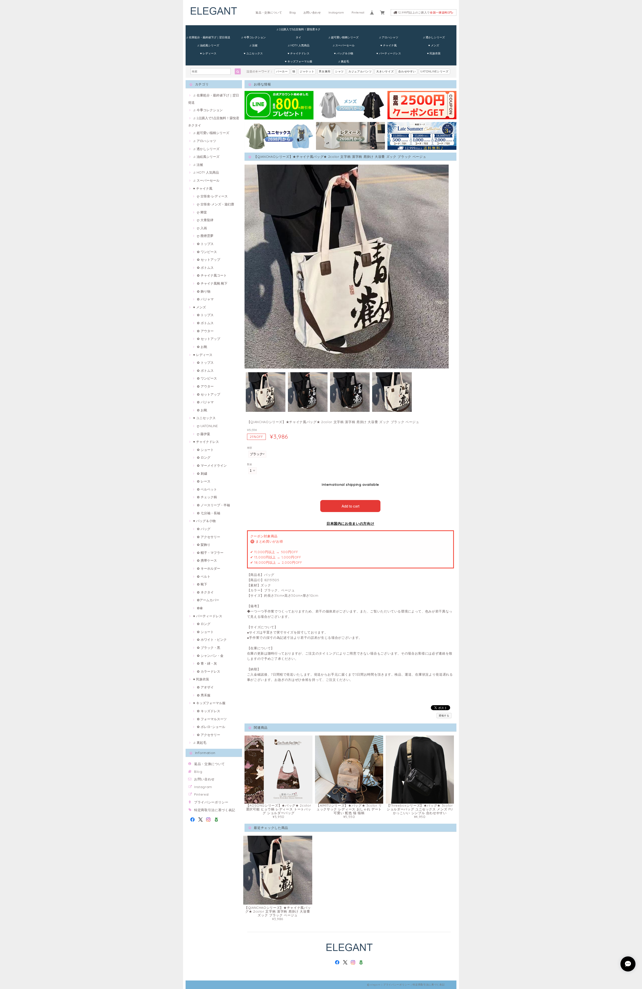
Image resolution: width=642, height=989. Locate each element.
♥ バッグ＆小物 (343, 53)
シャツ (339, 71)
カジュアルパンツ (360, 71)
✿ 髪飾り (203, 545)
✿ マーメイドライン (212, 465)
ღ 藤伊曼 (203, 434)
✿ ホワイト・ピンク (212, 640)
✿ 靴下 (202, 584)
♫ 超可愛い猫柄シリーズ (343, 37)
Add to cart (350, 506)
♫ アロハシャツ (388, 37)
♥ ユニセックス (253, 53)
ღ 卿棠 (202, 212)
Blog (292, 12)
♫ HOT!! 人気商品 (298, 45)
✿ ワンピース (207, 252)
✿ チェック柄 (207, 497)
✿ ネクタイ (205, 592)
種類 (249, 447)
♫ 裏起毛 (343, 61)
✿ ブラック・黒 (208, 648)
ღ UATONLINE (207, 426)
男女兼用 (325, 71)
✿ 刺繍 (202, 473)
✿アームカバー (208, 600)
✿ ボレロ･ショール (211, 727)
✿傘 (200, 608)
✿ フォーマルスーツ (212, 719)
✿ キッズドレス (208, 711)
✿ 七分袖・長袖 (208, 513)
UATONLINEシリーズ (434, 71)
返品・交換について (269, 12)
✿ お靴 (202, 347)
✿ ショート (205, 450)
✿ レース (203, 481)
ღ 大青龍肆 (205, 220)
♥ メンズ (433, 45)
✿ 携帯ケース (207, 560)
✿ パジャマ (205, 299)
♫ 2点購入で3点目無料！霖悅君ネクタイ (298, 30)
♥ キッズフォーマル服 (298, 61)
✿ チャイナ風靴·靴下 (212, 283)
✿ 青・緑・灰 (207, 663)
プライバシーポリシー (211, 802)
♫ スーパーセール (344, 45)
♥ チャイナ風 (388, 45)
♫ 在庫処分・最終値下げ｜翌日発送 (208, 37)
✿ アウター (205, 331)
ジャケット (307, 71)
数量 (249, 464)
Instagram (336, 12)
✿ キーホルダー (208, 568)
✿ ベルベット (207, 489)
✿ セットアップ (208, 260)
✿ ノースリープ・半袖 (213, 505)
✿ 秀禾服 (203, 695)
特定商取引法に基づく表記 (214, 810)
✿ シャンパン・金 (210, 656)
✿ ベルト (203, 576)
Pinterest (358, 12)
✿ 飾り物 (203, 291)
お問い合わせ (312, 12)
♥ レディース (208, 53)
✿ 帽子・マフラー (210, 553)
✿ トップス (205, 244)
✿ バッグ (203, 529)
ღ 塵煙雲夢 (205, 236)
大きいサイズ (385, 71)
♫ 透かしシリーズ (434, 37)
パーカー (282, 71)
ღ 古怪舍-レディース (212, 196)
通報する (444, 715)
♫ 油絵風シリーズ (208, 45)
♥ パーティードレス (388, 53)
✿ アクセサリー (208, 537)
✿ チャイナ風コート (212, 275)
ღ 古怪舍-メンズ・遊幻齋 (215, 204)
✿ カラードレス (208, 671)
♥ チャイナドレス (298, 53)
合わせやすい (407, 71)
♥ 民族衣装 (434, 53)
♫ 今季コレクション (253, 37)
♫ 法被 (253, 45)
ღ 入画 (202, 228)
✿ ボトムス (205, 268)
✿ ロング (203, 457)
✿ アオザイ (205, 687)
